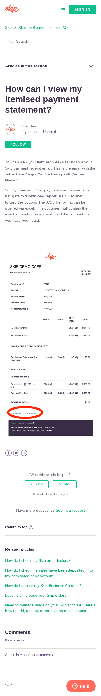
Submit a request (70, 510)
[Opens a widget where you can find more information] (81, 686)
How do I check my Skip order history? (38, 560)
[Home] (12, 12)
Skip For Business (33, 28)
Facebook (8, 453)
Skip (8, 28)
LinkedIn (24, 453)
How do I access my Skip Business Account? (43, 585)
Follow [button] (18, 144)
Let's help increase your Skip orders (35, 595)
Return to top (16, 527)
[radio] (37, 484)
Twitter (16, 453)
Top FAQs (61, 28)
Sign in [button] (82, 9)
